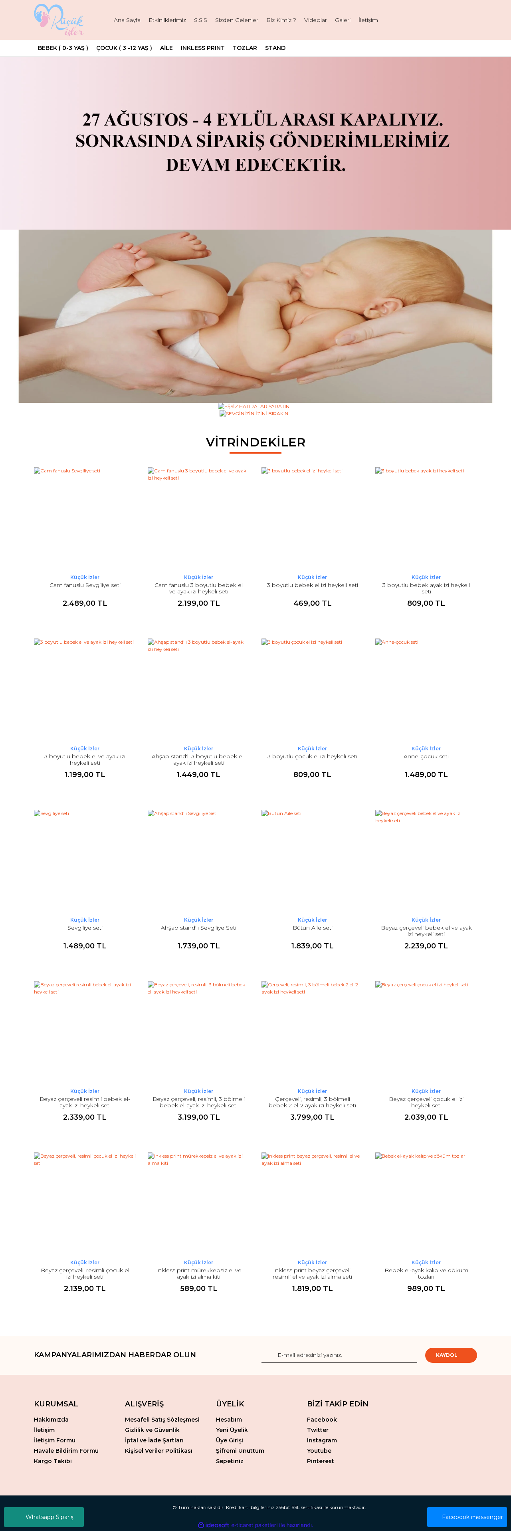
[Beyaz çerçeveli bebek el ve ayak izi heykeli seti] (426, 861)
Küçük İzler (84, 577)
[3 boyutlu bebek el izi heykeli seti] (312, 518)
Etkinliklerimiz (167, 20)
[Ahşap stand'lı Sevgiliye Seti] (199, 861)
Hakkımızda (51, 1419)
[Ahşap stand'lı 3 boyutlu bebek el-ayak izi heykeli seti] (199, 689)
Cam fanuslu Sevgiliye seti (85, 585)
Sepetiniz (230, 1461)
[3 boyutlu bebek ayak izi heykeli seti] (426, 518)
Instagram (322, 1440)
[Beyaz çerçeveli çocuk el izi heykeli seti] (426, 1032)
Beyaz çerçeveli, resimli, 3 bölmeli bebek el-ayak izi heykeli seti (199, 1102)
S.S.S (200, 20)
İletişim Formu (54, 1440)
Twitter (318, 1430)
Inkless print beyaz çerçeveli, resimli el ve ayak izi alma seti (312, 1273)
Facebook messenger (472, 1517)
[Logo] (60, 20)
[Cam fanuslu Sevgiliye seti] (85, 518)
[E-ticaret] (254, 1525)
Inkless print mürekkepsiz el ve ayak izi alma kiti (199, 1273)
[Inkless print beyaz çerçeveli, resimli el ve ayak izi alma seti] (312, 1203)
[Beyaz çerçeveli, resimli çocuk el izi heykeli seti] (85, 1203)
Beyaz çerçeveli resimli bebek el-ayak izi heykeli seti (85, 1102)
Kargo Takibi (53, 1461)
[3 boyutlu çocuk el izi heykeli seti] (312, 689)
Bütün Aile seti (313, 927)
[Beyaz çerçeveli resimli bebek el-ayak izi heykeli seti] (85, 1032)
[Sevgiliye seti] (85, 861)
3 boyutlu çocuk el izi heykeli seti (312, 756)
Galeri (343, 20)
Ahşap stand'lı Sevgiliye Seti (198, 927)
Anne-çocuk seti (426, 756)
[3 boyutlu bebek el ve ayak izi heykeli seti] (85, 689)
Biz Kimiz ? (281, 20)
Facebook (322, 1419)
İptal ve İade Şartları (154, 1440)
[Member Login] (445, 20)
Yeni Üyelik (232, 1430)
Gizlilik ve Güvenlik (152, 1430)
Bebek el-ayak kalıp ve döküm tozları (426, 1273)
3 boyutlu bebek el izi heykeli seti (312, 585)
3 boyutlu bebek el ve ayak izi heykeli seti (84, 759)
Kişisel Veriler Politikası (158, 1450)
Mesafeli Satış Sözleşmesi (162, 1419)
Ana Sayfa (127, 20)
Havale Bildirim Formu (66, 1450)
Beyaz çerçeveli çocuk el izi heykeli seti (426, 1102)
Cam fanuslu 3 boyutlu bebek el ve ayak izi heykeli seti (198, 588)
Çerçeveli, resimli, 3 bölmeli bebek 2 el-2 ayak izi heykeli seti (312, 1102)
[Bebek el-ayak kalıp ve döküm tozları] (426, 1203)
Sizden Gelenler (236, 20)
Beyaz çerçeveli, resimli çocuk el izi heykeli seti (85, 1273)
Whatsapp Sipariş (49, 1517)
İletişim (368, 20)
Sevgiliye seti (85, 927)
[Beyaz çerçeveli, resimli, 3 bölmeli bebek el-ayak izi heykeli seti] (199, 1032)
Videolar (315, 20)
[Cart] (467, 20)
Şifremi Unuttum (240, 1450)
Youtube (319, 1450)
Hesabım (229, 1419)
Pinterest (320, 1461)
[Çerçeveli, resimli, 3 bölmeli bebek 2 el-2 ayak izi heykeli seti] (312, 1032)
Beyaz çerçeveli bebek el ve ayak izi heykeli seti (426, 931)
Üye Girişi (229, 1440)
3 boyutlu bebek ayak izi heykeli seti (426, 588)
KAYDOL (447, 1355)
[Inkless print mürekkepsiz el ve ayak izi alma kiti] (199, 1203)
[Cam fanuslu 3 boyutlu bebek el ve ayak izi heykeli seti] (199, 518)
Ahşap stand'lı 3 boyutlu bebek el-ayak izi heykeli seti (199, 759)
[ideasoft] (214, 1525)
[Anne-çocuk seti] (426, 689)
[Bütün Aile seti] (312, 861)
